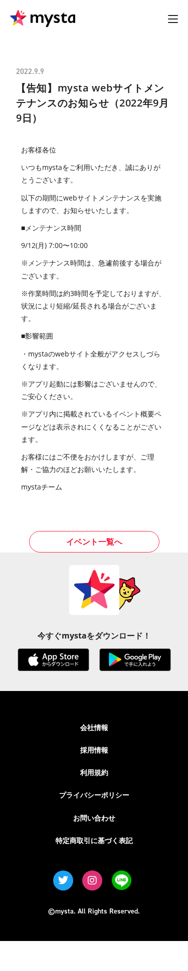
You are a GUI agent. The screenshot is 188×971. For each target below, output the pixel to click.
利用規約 (94, 772)
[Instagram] (92, 880)
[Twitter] (63, 880)
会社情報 (94, 727)
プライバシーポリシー (94, 795)
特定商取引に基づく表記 (94, 840)
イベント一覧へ (94, 541)
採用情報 (94, 749)
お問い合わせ (94, 817)
